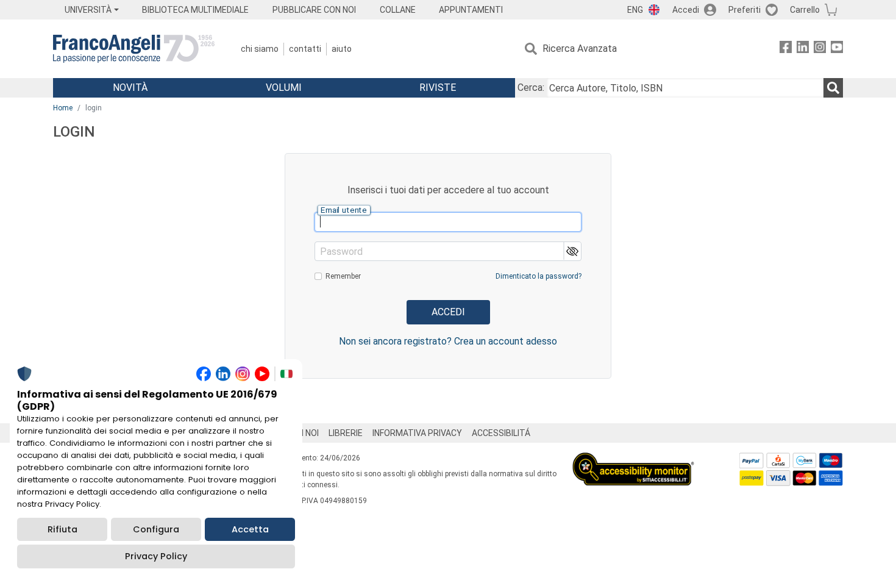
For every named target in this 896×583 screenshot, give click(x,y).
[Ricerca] (833, 88)
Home (63, 108)
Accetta (250, 529)
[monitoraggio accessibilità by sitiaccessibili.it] (633, 459)
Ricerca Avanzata (579, 48)
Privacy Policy (156, 556)
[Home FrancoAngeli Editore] (134, 48)
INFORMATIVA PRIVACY (417, 433)
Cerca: (530, 87)
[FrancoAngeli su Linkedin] (803, 49)
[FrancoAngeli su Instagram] (820, 49)
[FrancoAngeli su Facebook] (786, 49)
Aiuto (342, 49)
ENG (635, 10)
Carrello (805, 10)
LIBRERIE (346, 433)
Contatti (305, 49)
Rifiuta (62, 529)
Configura (156, 529)
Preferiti (744, 10)
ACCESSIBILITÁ (501, 433)
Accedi (685, 10)
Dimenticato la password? (538, 276)
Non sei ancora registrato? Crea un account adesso (448, 341)
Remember (343, 276)
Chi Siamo (260, 49)
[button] (572, 251)
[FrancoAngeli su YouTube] (837, 49)
